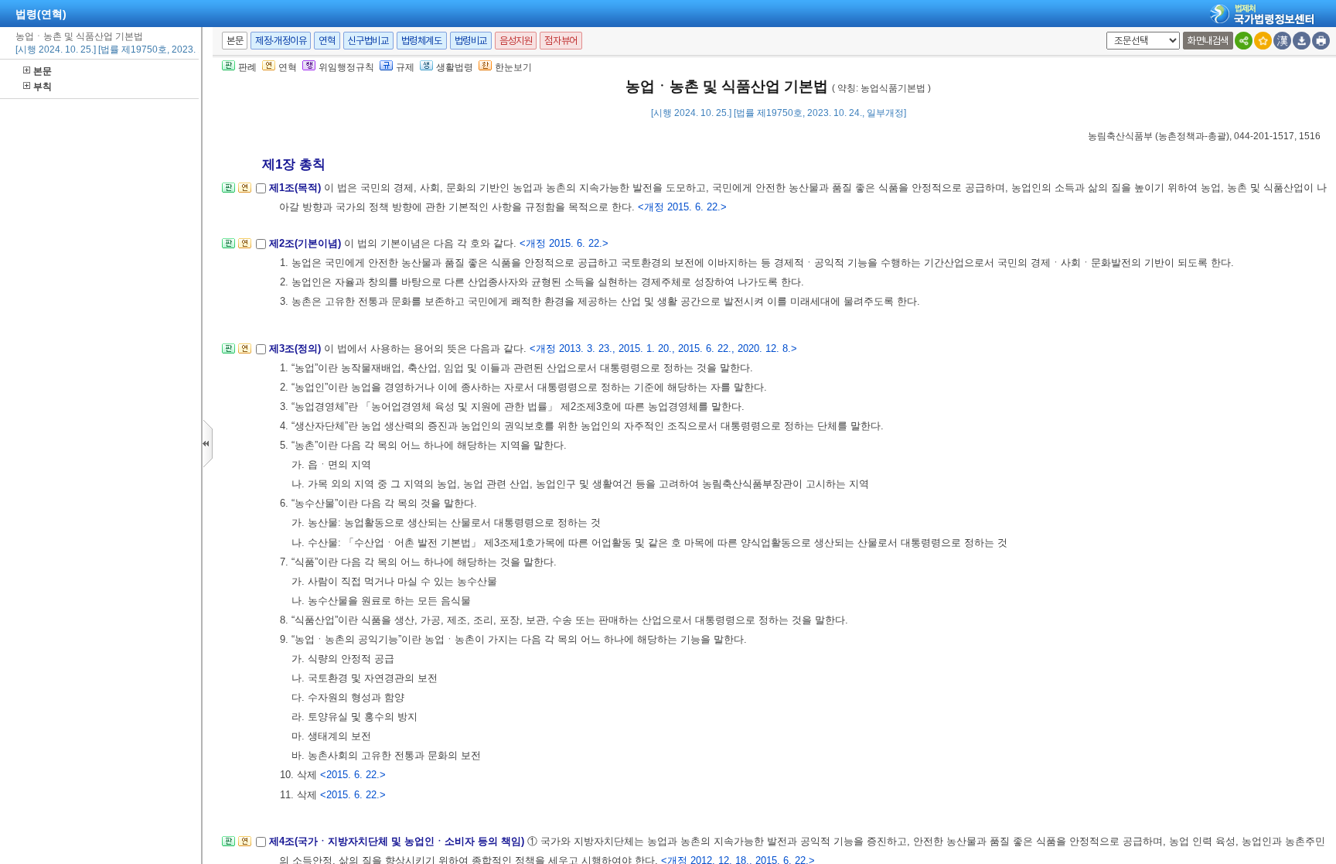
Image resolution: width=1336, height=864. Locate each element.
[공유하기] (1243, 41)
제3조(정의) (296, 348)
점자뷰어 (560, 40)
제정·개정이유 (280, 40)
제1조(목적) (296, 187)
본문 (42, 71)
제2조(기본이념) (306, 243)
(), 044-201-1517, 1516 (1204, 136)
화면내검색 (1208, 40)
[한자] (1282, 41)
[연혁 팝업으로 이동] (244, 192)
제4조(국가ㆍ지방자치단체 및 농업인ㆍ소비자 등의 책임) (398, 841)
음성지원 (515, 40)
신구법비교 (368, 40)
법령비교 (471, 40)
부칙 (42, 86)
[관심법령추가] (1263, 41)
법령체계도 (421, 40)
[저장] (1301, 41)
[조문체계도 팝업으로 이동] (228, 192)
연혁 (327, 40)
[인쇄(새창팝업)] (1321, 41)
